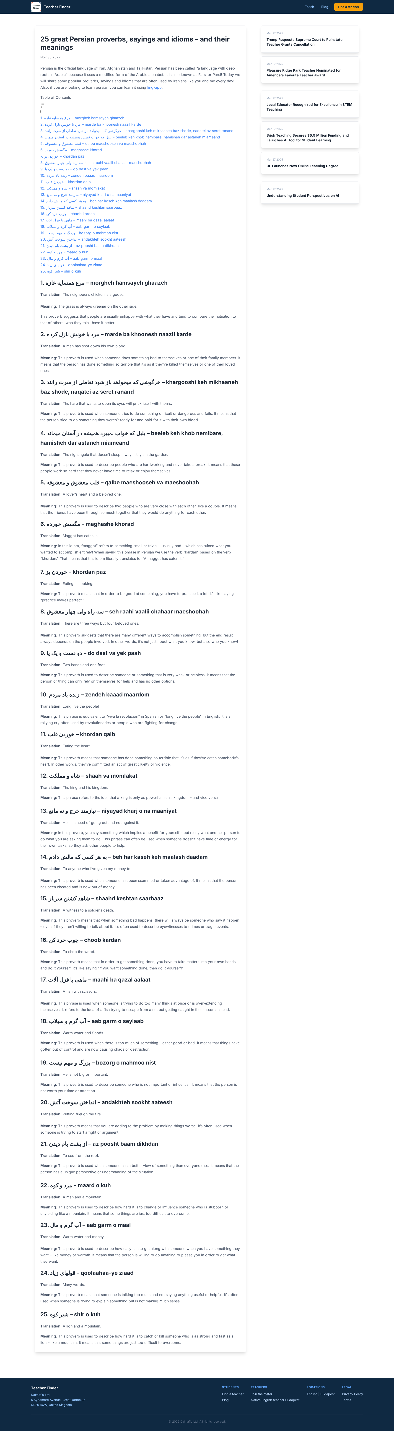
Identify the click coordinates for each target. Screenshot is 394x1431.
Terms (346, 1400)
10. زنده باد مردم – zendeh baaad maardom (76, 175)
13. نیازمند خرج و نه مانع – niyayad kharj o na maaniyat (85, 194)
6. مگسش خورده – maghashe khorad (71, 150)
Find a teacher (348, 7)
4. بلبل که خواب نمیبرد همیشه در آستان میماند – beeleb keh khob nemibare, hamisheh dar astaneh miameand (130, 137)
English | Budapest (321, 1394)
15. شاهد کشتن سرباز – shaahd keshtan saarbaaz (81, 207)
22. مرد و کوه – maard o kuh (64, 252)
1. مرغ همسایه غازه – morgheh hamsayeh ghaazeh (82, 118)
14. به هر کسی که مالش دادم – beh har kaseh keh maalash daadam (96, 201)
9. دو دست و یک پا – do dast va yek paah (74, 169)
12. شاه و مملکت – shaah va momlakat (72, 188)
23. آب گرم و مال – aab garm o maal (71, 258)
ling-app (154, 87)
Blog (324, 7)
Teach (309, 7)
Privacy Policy (352, 1394)
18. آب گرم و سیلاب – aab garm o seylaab (75, 226)
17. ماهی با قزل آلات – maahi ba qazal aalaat (77, 220)
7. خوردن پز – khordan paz (62, 156)
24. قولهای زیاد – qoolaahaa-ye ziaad (71, 264)
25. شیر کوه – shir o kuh (60, 271)
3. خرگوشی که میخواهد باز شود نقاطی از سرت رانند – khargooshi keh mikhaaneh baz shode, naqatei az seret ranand (136, 130)
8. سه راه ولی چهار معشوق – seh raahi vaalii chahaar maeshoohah (95, 162)
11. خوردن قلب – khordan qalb (65, 181)
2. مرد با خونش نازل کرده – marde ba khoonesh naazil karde (90, 124)
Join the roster (261, 1394)
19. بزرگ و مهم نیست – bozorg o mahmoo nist (79, 233)
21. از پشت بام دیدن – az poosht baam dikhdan (79, 245)
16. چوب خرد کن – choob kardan (67, 213)
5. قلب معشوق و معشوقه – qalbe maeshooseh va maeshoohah (93, 143)
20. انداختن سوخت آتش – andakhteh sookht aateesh (83, 239)
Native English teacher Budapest (275, 1400)
